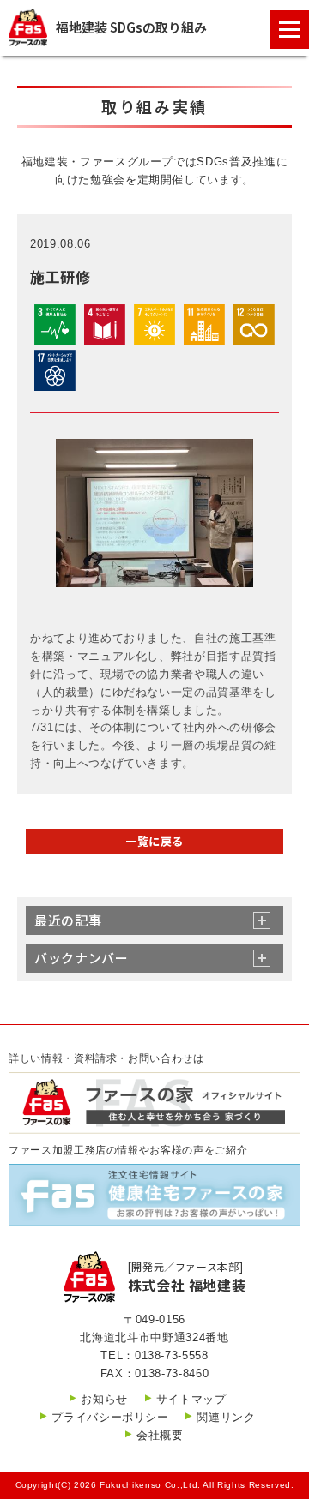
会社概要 (160, 1435)
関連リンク (226, 1417)
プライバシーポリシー (110, 1417)
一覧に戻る (154, 841)
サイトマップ (191, 1399)
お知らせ (104, 1399)
